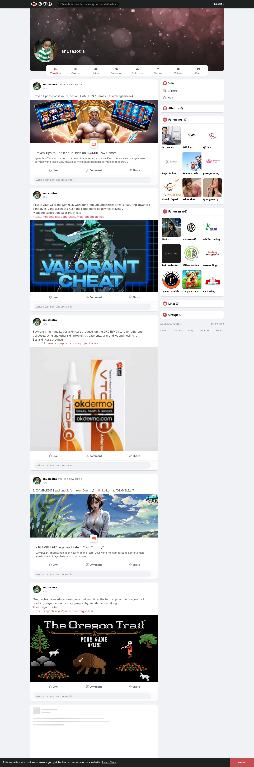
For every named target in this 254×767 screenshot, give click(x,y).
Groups (173, 314)
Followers (175, 211)
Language (218, 324)
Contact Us (204, 331)
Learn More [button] (109, 762)
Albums (173, 108)
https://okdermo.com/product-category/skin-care (65, 343)
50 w (45, 323)
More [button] (219, 330)
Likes (171, 303)
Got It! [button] (242, 762)
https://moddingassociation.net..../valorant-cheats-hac (68, 217)
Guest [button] (219, 3)
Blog (190, 331)
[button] (88, 4)
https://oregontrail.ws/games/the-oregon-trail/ (64, 611)
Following (175, 119)
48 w (45, 88)
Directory (177, 331)
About (163, 331)
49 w (45, 197)
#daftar (114, 96)
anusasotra (73, 51)
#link (100, 490)
